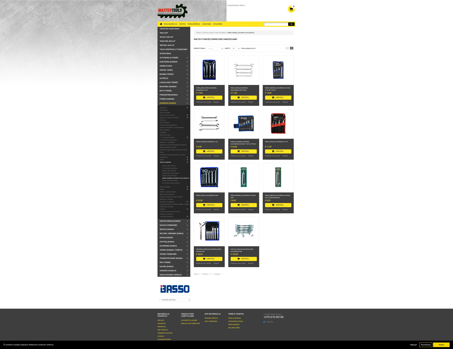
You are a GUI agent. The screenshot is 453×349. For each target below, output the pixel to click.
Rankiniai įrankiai (208, 33)
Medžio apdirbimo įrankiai (168, 147)
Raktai (162, 160)
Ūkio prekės (165, 262)
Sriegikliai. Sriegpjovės (167, 202)
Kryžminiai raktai (165, 135)
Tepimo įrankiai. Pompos (171, 250)
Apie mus (160, 320)
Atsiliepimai (217, 24)
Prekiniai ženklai (211, 318)
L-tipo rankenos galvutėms (168, 140)
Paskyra (182, 24)
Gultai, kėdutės (164, 122)
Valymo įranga (167, 266)
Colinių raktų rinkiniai (169, 166)
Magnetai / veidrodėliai (167, 142)
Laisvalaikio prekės (169, 82)
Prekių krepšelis (194, 24)
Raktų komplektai (220, 33)
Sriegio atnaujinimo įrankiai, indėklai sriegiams (175, 204)
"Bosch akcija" (166, 37)
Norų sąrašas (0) (170, 24)
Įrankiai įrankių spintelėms (168, 125)
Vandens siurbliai (168, 271)
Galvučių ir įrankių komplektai (169, 117)
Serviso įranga (167, 229)
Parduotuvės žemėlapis (190, 323)
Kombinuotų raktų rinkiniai (170, 173)
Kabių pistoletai (165, 130)
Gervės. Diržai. (166, 70)
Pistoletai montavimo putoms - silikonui (173, 155)
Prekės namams (167, 99)
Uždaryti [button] (413, 345)
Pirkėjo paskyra (234, 318)
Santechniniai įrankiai (170, 221)
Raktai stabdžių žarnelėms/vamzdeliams (241, 33)
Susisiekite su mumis (189, 320)
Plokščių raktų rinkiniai (169, 176)
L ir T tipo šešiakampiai (167, 137)
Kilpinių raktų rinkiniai (169, 171)
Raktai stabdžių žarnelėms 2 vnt (207, 142)
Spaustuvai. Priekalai (166, 199)
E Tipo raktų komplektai (169, 168)
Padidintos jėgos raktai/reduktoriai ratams (173, 150)
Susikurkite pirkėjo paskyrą (263, 9)
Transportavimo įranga (171, 258)
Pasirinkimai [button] (426, 345)
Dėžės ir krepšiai (165, 113)
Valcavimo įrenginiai (166, 214)
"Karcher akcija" (167, 41)
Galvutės (163, 120)
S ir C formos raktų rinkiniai (171, 183)
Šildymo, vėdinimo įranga (171, 233)
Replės (162, 189)
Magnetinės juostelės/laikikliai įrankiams (173, 145)
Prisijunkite (280, 9)
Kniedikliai (163, 132)
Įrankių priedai (167, 74)
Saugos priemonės (168, 225)
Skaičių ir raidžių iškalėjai (168, 192)
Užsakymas (206, 24)
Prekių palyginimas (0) (248, 48)
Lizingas (160, 336)
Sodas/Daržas (166, 238)
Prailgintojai (164, 157)
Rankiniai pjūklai (165, 187)
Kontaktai (161, 323)
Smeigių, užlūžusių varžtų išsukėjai (171, 197)
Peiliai (162, 152)
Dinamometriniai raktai (167, 115)
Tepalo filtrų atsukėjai (167, 207)
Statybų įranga (167, 242)
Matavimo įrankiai (168, 87)
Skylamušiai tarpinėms (167, 194)
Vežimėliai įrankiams (166, 216)
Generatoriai (166, 66)
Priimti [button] (441, 345)
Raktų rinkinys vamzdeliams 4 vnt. (276, 142)
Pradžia (198, 33)
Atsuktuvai (163, 108)
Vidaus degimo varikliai (171, 275)
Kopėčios (164, 78)
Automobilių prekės (169, 58)
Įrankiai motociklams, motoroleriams (172, 127)
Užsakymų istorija (235, 321)
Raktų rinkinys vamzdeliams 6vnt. (207, 195)
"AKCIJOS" (164, 33)
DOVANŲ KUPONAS (164, 339)
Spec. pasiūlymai (211, 321)
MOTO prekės (166, 91)
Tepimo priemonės (168, 254)
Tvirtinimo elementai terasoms (170, 211)
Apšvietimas (165, 54)
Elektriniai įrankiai (168, 62)
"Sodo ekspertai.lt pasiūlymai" (174, 49)
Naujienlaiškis (234, 328)
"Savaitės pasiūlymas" (170, 29)
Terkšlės (162, 209)
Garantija (161, 327)
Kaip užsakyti (162, 330)
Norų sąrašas (233, 324)
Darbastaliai (164, 110)
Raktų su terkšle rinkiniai (170, 180)
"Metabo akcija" (167, 45)
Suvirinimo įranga (168, 246)
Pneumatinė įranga (169, 95)
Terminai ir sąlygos (165, 333)
